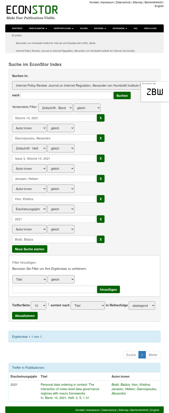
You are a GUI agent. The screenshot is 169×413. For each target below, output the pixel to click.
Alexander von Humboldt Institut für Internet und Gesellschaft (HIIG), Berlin (56, 43)
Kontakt (94, 2)
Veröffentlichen (62, 28)
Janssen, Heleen (123, 389)
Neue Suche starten (29, 249)
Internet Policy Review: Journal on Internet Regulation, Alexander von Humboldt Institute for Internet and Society (75, 50)
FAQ (135, 28)
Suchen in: (20, 75)
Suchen (84, 28)
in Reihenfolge (117, 305)
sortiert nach (60, 305)
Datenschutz (123, 2)
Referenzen (119, 28)
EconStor (17, 35)
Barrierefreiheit (153, 2)
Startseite (17, 28)
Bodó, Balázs (121, 384)
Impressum (107, 2)
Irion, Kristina (141, 384)
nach (16, 95)
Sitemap (138, 2)
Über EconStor (37, 28)
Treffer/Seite (21, 305)
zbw (155, 91)
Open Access (150, 28)
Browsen (99, 28)
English (159, 6)
